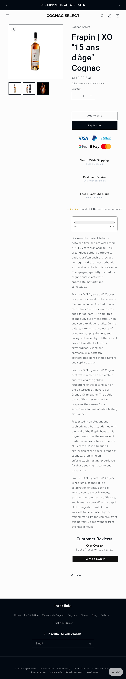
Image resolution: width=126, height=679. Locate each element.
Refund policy (63, 668)
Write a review (95, 559)
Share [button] (78, 575)
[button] (7, 16)
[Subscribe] (90, 644)
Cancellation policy (74, 672)
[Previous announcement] (6, 5)
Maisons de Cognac (53, 615)
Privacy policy (47, 668)
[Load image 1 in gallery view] (15, 88)
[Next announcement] (119, 5)
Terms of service (81, 668)
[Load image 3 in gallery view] (43, 88)
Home (17, 615)
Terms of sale (55, 672)
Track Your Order (63, 623)
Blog (94, 615)
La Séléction (31, 615)
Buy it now (94, 125)
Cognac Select (30, 668)
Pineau (85, 615)
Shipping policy (38, 672)
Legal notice (92, 672)
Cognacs (72, 615)
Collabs (105, 615)
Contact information (102, 668)
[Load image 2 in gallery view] (29, 88)
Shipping (76, 83)
